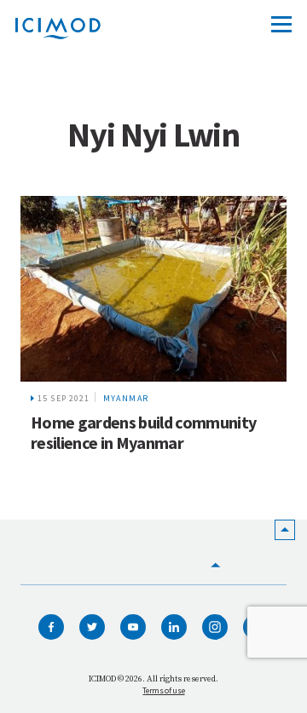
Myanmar (126, 398)
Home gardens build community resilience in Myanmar (143, 432)
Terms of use (163, 690)
